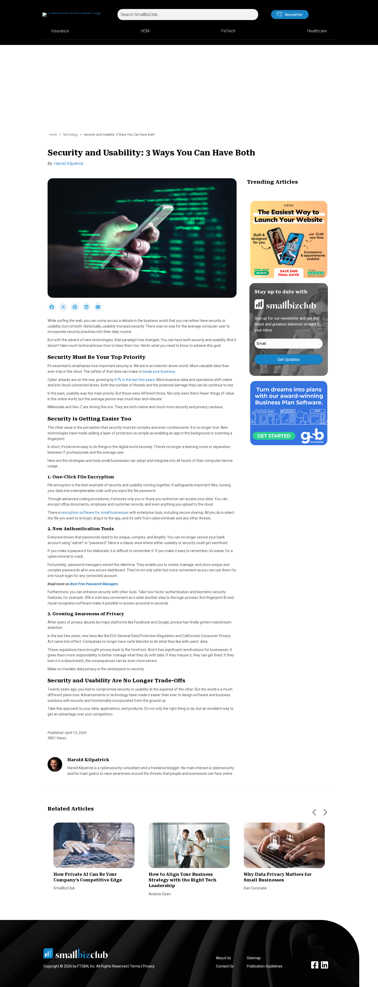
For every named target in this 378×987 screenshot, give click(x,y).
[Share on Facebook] (53, 310)
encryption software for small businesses (95, 512)
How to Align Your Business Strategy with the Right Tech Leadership (183, 880)
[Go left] (314, 812)
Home (53, 134)
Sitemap (254, 958)
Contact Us (225, 966)
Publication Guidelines (264, 966)
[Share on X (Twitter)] (65, 310)
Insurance (60, 31)
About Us (223, 958)
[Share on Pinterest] (76, 310)
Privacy (149, 966)
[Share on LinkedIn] (88, 310)
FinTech (228, 31)
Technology (70, 134)
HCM (145, 31)
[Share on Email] (99, 310)
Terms (135, 966)
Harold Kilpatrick (69, 163)
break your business (159, 371)
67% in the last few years (134, 380)
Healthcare (317, 31)
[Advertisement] (189, 91)
